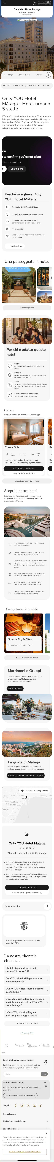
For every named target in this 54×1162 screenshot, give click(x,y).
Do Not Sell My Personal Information (25, 1152)
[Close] (46, 1133)
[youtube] (34, 1105)
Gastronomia (41, 75)
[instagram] (22, 1105)
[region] (25, 1144)
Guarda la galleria (27, 307)
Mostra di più (16, 246)
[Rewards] (34, 3)
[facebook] (15, 1105)
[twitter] (28, 1105)
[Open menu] (4, 2)
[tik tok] (41, 1105)
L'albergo (9, 75)
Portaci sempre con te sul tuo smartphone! (20, 1095)
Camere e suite (24, 75)
